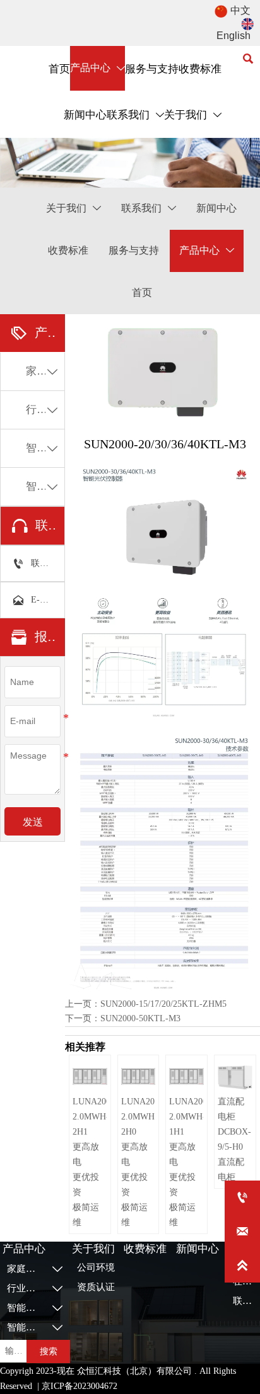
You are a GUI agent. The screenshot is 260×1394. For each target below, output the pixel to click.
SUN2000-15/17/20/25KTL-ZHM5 (163, 1004)
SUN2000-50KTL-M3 (140, 1018)
